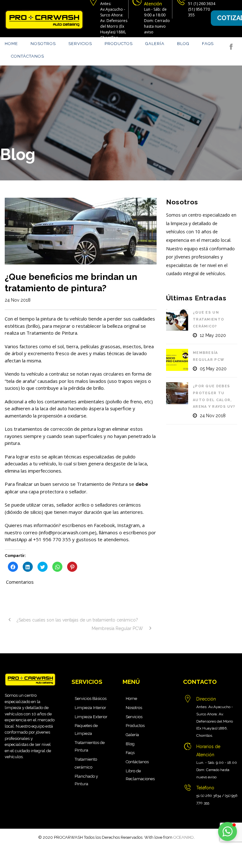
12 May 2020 (213, 335)
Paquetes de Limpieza (86, 729)
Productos (119, 43)
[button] (227, 831)
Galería (154, 43)
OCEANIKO (183, 837)
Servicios (80, 43)
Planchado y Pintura (86, 780)
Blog (183, 43)
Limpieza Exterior (91, 716)
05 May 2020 (213, 368)
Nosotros (43, 43)
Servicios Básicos (91, 698)
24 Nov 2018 (18, 300)
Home (11, 43)
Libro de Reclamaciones (140, 775)
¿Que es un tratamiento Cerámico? (208, 319)
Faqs (208, 43)
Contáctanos (27, 56)
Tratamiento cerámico (86, 763)
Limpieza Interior (90, 707)
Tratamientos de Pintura (90, 746)
